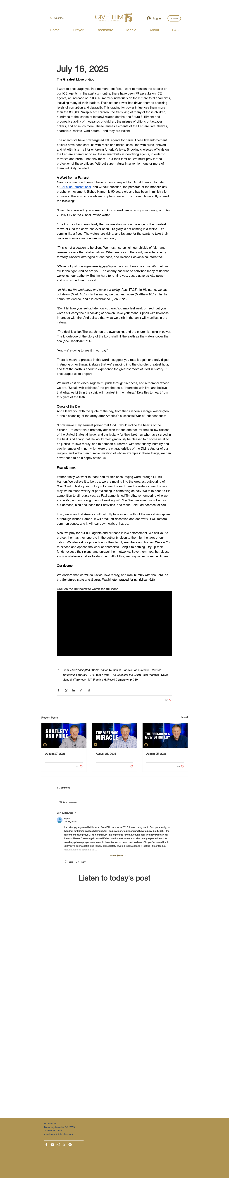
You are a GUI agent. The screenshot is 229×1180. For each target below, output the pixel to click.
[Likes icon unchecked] (66, 862)
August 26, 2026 (106, 753)
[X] (64, 1144)
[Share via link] (81, 690)
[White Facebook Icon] (46, 1144)
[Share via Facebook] (58, 690)
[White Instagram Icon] (58, 1144)
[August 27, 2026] (63, 735)
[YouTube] (52, 1144)
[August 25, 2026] (165, 735)
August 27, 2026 (55, 753)
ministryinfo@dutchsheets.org (59, 1134)
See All (184, 717)
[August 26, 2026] (114, 735)
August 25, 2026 (156, 753)
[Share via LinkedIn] (73, 690)
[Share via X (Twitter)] (65, 690)
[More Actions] (170, 820)
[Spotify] (70, 1144)
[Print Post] (88, 690)
